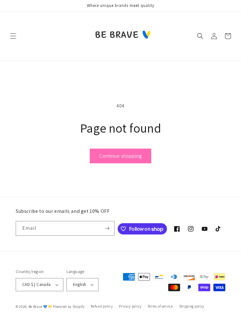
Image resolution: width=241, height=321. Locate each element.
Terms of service (160, 306)
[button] (13, 36)
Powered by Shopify (69, 306)
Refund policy (102, 306)
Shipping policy (192, 306)
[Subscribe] (107, 228)
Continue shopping (120, 156)
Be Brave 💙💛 (40, 306)
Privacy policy (130, 306)
